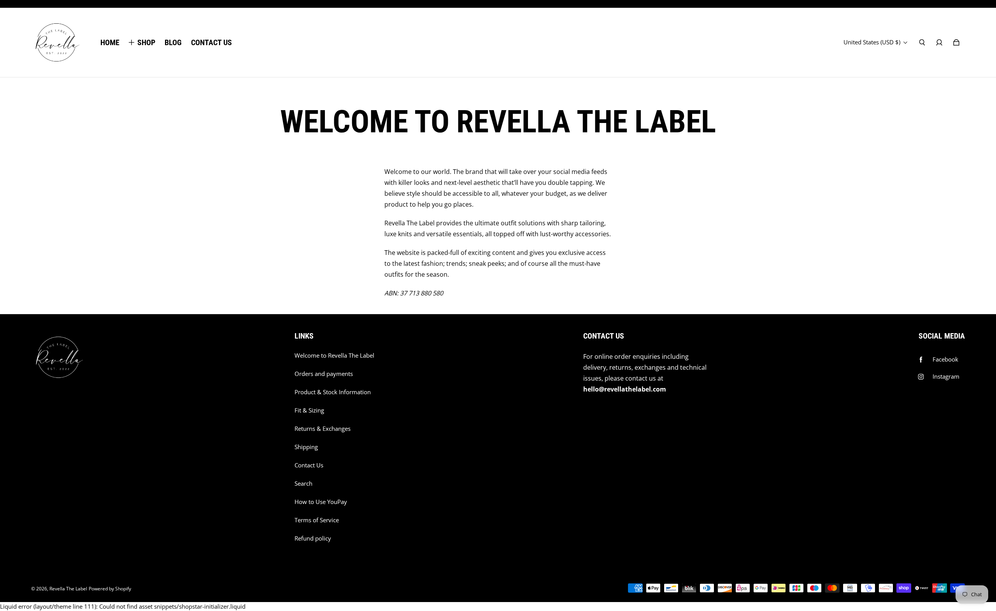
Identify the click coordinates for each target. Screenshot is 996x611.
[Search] (922, 42)
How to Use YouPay (321, 502)
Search (303, 483)
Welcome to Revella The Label (334, 355)
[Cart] (956, 42)
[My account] (939, 42)
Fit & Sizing (309, 410)
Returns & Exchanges (323, 429)
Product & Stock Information (333, 392)
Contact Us (309, 465)
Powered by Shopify (110, 588)
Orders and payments (324, 374)
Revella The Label (68, 588)
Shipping (306, 447)
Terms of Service (317, 520)
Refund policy (313, 538)
